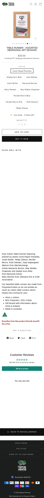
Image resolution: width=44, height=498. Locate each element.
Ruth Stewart (32, 102)
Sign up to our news (21, 454)
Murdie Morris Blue (22, 95)
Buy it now (22, 139)
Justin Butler (12, 83)
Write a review (22, 368)
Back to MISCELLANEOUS (23, 432)
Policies (21, 449)
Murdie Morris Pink (14, 102)
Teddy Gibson (22, 108)
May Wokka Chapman (30, 89)
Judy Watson (31, 77)
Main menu (21, 443)
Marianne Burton (29, 83)
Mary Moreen (10, 89)
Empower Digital (29, 496)
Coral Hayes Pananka (22, 71)
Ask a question (22, 330)
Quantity (22, 120)
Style (22, 66)
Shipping (18, 58)
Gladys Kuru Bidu (14, 77)
